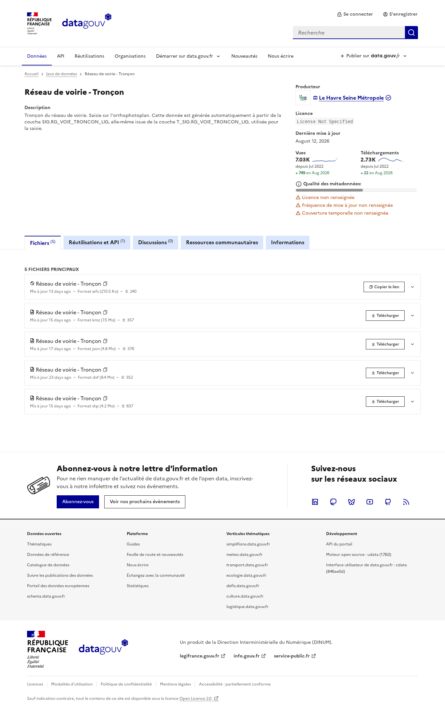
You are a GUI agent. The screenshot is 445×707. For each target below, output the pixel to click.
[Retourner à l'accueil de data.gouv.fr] (86, 23)
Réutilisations (89, 56)
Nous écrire (281, 56)
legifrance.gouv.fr (199, 656)
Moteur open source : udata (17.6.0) (358, 555)
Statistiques (138, 586)
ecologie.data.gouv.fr (246, 575)
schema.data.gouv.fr (46, 596)
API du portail (339, 544)
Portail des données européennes (58, 586)
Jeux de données (61, 74)
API (60, 56)
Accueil (31, 74)
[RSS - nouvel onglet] (406, 501)
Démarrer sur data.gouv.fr (184, 56)
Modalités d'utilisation (72, 684)
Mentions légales (175, 684)
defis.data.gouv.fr (242, 586)
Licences (35, 684)
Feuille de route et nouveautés (155, 555)
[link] (355, 14)
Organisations (130, 56)
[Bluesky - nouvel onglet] (351, 501)
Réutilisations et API (97, 242)
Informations (287, 242)
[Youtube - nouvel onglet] (369, 501)
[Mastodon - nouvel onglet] (333, 501)
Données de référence (48, 555)
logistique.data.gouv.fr (247, 607)
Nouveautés (244, 56)
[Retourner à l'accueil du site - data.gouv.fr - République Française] (103, 649)
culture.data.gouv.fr (245, 596)
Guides (133, 544)
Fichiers (42, 243)
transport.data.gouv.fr (247, 565)
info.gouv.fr (247, 656)
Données (37, 56)
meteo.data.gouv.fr (244, 555)
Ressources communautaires (222, 242)
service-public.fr (292, 656)
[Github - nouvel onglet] (388, 501)
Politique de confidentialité (126, 684)
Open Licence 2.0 (195, 698)
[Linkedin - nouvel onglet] (315, 501)
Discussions (155, 242)
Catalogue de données (48, 565)
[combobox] (355, 32)
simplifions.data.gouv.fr (248, 544)
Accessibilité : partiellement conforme (235, 684)
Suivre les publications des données (60, 575)
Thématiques (39, 544)
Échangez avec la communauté (156, 575)
